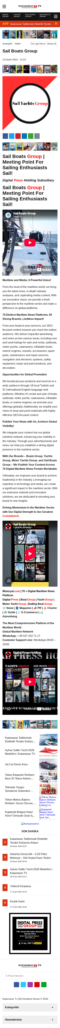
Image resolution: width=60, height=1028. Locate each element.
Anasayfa (7, 43)
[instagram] (30, 984)
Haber (18, 43)
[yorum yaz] (37, 136)
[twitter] (11, 136)
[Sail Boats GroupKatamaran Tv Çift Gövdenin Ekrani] (30, 6)
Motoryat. (11, 591)
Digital (10, 599)
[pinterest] (24, 136)
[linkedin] (18, 136)
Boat (28, 599)
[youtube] (37, 984)
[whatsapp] (43, 984)
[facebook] (5, 136)
